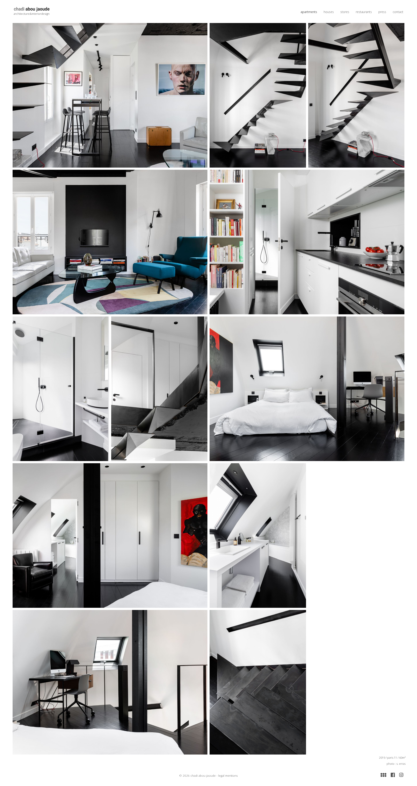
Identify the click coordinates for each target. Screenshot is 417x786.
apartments (309, 12)
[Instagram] (401, 774)
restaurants (364, 12)
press (382, 12)
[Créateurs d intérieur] (383, 774)
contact (398, 12)
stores (344, 12)
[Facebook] (393, 774)
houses (329, 12)
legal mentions (228, 776)
